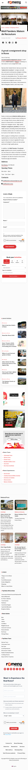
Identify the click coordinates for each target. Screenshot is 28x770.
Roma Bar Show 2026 (8, 335)
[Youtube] (20, 669)
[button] (3, 42)
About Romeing (18, 743)
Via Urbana (4, 165)
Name (5, 220)
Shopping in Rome (14, 27)
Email (5, 227)
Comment (6, 202)
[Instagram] (17, 669)
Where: (4, 265)
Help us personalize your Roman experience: (13, 701)
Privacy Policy (8, 734)
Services (22, 746)
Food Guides (6, 351)
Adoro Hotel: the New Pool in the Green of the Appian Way (9, 363)
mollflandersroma (8, 183)
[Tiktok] (23, 669)
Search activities (13, 276)
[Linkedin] (11, 669)
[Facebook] (5, 669)
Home (2, 27)
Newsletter (14, 746)
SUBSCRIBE (14, 728)
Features (5, 323)
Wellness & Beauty (19, 512)
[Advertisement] (14, 299)
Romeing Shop (18, 749)
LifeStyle (7, 27)
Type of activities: (7, 270)
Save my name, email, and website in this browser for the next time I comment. (13, 236)
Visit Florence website (9, 753)
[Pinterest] (14, 669)
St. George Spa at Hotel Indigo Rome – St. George (21, 548)
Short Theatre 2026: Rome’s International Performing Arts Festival (9, 345)
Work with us (9, 749)
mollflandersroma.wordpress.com (12, 180)
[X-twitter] (8, 669)
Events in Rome (6, 333)
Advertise (6, 746)
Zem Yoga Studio (6, 547)
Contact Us (9, 743)
